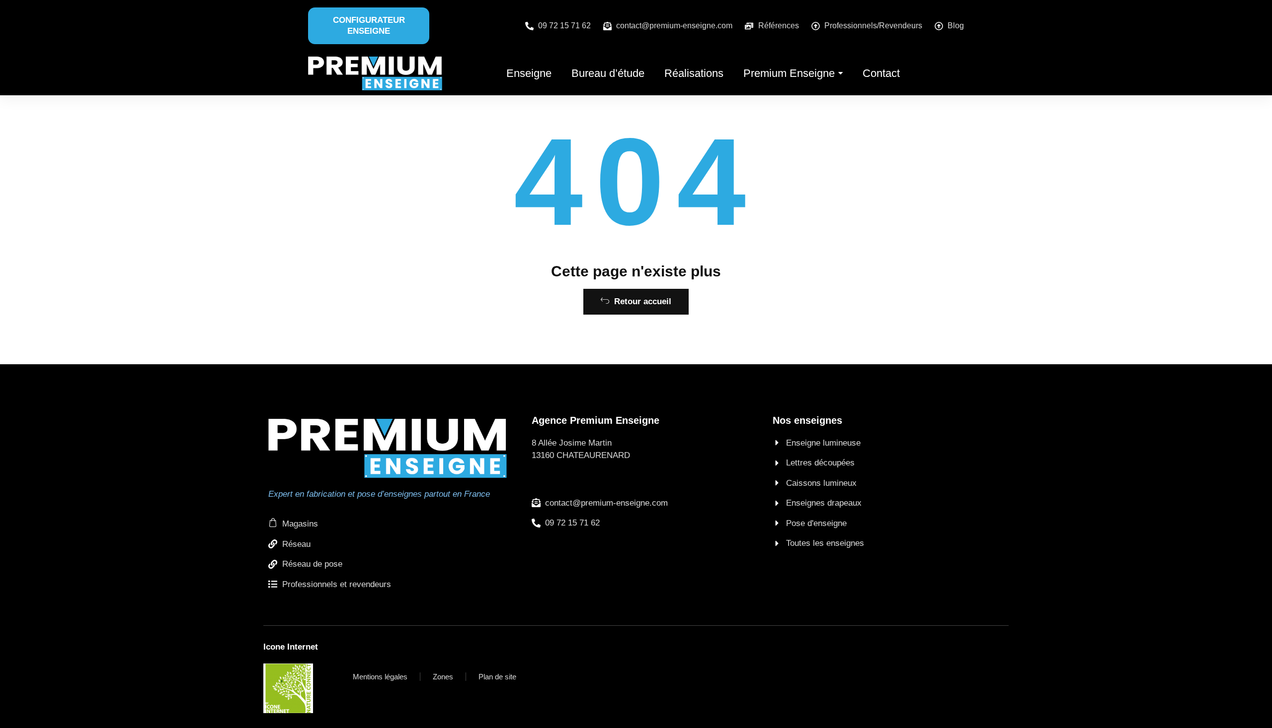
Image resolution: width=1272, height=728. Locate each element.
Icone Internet (290, 647)
